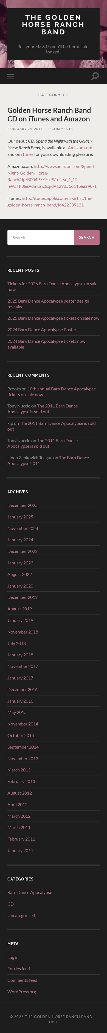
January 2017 (20, 677)
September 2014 (23, 746)
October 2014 (20, 735)
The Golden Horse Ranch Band (53, 24)
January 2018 (20, 654)
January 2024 (20, 539)
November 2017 (22, 666)
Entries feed (18, 968)
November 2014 (22, 723)
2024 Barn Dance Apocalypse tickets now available (46, 343)
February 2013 (21, 781)
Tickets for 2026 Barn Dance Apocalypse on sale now (52, 286)
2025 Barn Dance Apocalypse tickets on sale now (53, 317)
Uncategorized (21, 915)
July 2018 (16, 643)
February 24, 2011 (25, 129)
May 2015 (17, 712)
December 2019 (22, 597)
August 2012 (19, 792)
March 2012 (18, 816)
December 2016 (22, 689)
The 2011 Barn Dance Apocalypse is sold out (42, 408)
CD (10, 903)
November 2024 (22, 528)
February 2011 (21, 838)
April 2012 (17, 804)
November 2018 (22, 631)
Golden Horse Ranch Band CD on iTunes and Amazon (49, 114)
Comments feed (22, 980)
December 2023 (22, 551)
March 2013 (18, 769)
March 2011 (18, 827)
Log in (13, 957)
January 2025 (20, 516)
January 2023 (20, 562)
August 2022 (19, 574)
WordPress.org (21, 991)
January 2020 (20, 585)
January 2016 (20, 700)
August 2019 (19, 608)
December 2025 (22, 505)
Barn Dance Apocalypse (29, 892)
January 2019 (20, 620)
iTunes (27, 154)
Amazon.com (80, 147)
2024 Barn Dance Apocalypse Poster (41, 329)
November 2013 (22, 758)
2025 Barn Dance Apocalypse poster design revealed (48, 303)
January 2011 (20, 850)
